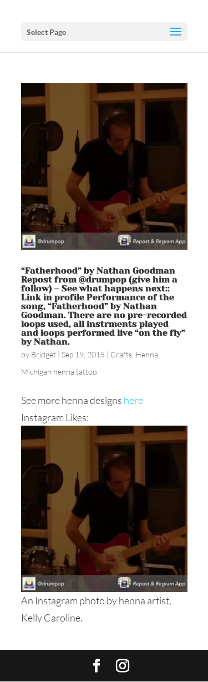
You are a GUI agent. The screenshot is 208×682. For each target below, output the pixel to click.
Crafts (121, 354)
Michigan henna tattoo (59, 371)
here (133, 400)
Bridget (43, 354)
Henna (146, 354)
